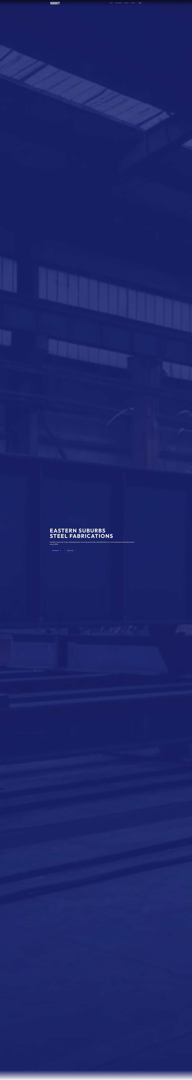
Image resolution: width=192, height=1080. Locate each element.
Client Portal (70, 550)
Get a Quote (55, 550)
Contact (133, 3)
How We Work (118, 3)
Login (140, 3)
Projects (126, 3)
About (111, 3)
